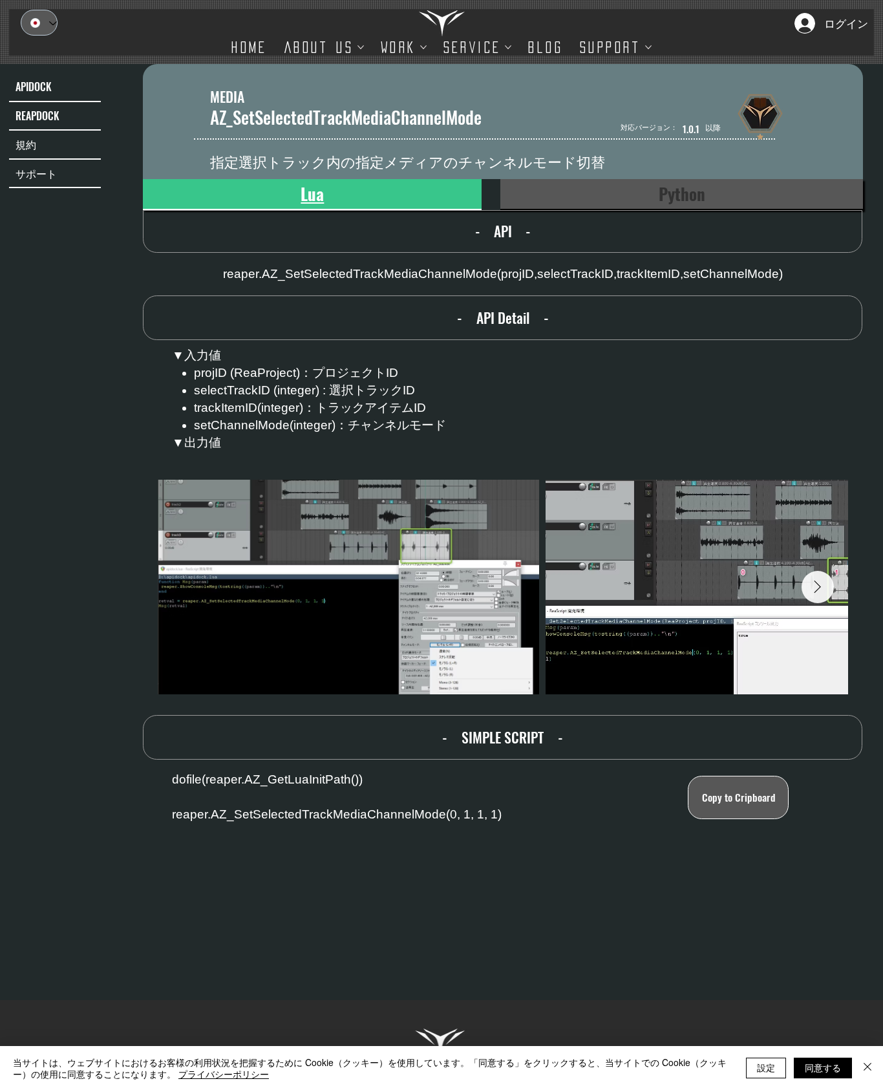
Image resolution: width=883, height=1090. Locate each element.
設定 (766, 1067)
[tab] (312, 194)
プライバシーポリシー (223, 1073)
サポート (36, 173)
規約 (26, 144)
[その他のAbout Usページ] (360, 47)
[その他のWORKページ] (423, 47)
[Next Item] (818, 587)
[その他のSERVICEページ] (508, 47)
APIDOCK (34, 86)
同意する (823, 1067)
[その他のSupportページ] (648, 47)
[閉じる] (867, 1068)
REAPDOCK (37, 115)
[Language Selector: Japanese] (39, 23)
